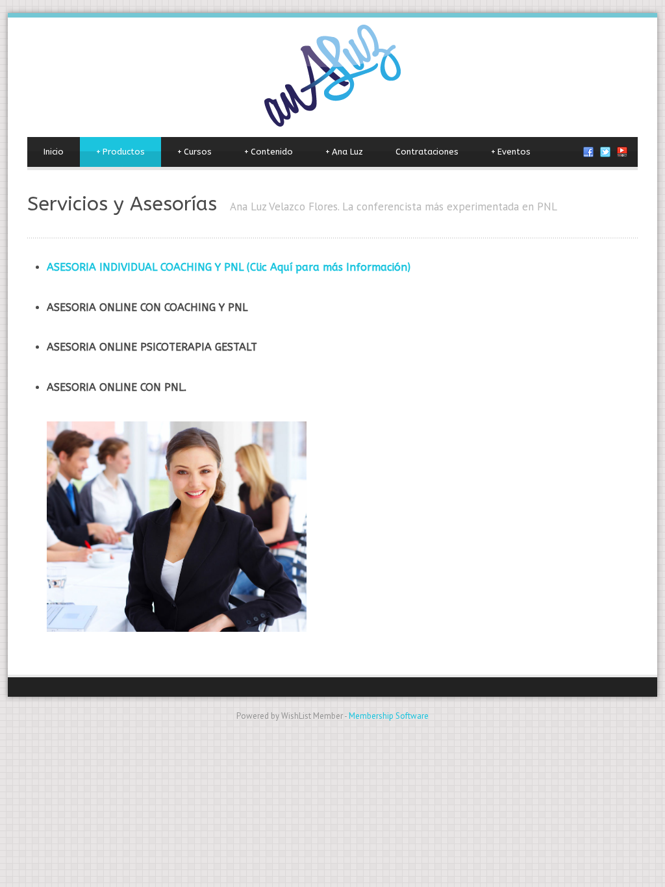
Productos (120, 151)
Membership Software (389, 715)
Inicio (54, 151)
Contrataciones (426, 151)
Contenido (268, 151)
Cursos (194, 151)
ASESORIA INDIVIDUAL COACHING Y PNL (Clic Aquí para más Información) (228, 267)
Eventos (511, 151)
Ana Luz (344, 151)
